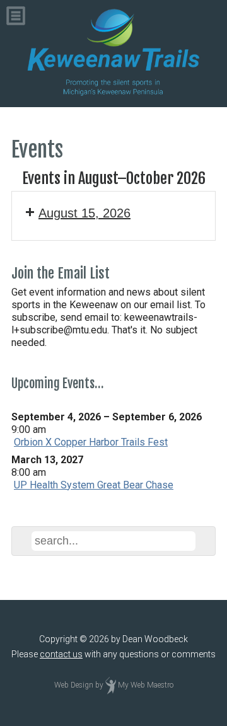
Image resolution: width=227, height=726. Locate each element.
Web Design (73, 685)
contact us (61, 654)
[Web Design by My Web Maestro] (110, 685)
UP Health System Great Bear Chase (93, 485)
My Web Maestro (145, 685)
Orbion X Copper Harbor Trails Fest (91, 442)
